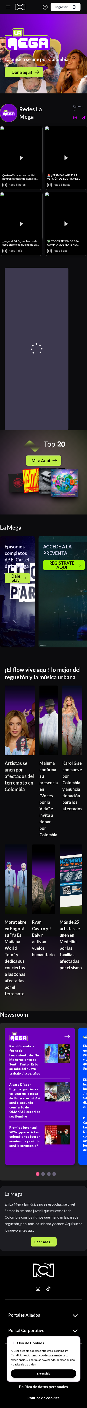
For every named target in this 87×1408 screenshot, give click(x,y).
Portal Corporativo (26, 1330)
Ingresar (61, 7)
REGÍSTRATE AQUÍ (61, 565)
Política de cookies (43, 1397)
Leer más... (43, 1242)
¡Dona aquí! (21, 72)
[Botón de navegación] (37, 1174)
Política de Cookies (23, 1364)
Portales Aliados (24, 1315)
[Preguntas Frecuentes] (45, 7)
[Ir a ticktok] (38, 1288)
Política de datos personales (43, 1386)
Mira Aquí (41, 460)
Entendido (43, 1373)
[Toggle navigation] (8, 7)
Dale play (15, 578)
